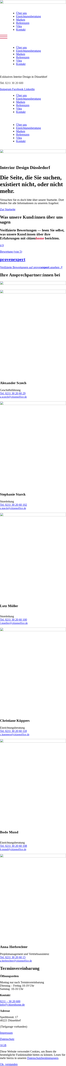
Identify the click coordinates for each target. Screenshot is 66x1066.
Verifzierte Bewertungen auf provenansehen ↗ (31, 267)
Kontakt (20, 29)
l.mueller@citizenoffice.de (14, 623)
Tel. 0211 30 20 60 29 (12, 393)
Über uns (21, 13)
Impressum (6, 1032)
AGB (3, 1045)
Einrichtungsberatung (28, 16)
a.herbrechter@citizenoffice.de (16, 960)
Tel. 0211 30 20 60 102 (13, 504)
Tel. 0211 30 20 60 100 (13, 619)
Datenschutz (7, 1039)
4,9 (2, 245)
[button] (3, 36)
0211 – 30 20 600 (10, 1001)
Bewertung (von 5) (11, 251)
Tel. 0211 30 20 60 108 (13, 845)
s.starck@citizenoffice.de (13, 508)
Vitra (19, 26)
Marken (20, 19)
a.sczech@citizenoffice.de (13, 396)
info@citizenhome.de (12, 1004)
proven (12, 259)
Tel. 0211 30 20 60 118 (13, 731)
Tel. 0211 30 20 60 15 (12, 957)
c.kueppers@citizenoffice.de (14, 734)
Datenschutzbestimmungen (42, 1058)
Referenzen (22, 23)
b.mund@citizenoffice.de (13, 849)
